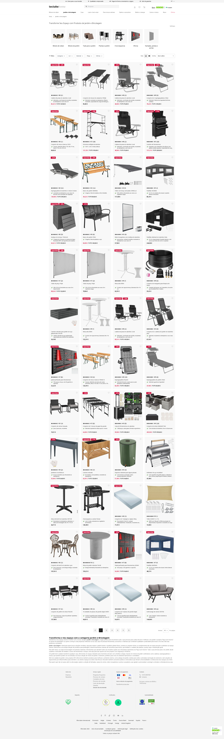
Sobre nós (68, 672)
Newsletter (69, 677)
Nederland (103, 723)
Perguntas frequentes (99, 675)
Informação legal (123, 729)
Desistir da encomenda (99, 687)
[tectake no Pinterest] (105, 715)
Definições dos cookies (136, 729)
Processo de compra (99, 677)
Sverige (117, 723)
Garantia (95, 685)
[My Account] (134, 7)
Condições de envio (98, 679)
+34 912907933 (146, 675)
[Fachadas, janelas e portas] (151, 39)
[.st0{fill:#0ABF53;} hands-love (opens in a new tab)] (68, 702)
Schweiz (108, 720)
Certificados (112, 695)
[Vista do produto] (146, 56)
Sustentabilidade (149, 695)
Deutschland (122, 720)
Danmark (131, 720)
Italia (95, 723)
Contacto (141, 672)
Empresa (68, 675)
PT (172, 1)
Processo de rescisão (99, 681)
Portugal (110, 723)
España (138, 720)
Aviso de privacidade (97, 729)
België (102, 720)
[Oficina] (135, 39)
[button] (61, 56)
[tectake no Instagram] (114, 715)
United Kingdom (126, 723)
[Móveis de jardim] (73, 39)
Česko (115, 720)
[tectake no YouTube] (118, 715)
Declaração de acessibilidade (112, 730)
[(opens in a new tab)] (106, 702)
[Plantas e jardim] (104, 39)
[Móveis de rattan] (58, 39)
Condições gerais (110, 729)
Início (50, 16)
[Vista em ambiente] (149, 56)
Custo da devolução (99, 683)
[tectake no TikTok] (109, 715)
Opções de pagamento (122, 672)
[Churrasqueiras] (120, 39)
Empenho (77, 695)
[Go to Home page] (57, 6)
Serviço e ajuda (97, 672)
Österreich (95, 720)
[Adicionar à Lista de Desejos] (77, 64)
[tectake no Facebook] (101, 715)
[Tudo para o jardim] (89, 39)
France (144, 720)
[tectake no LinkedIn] (122, 715)
